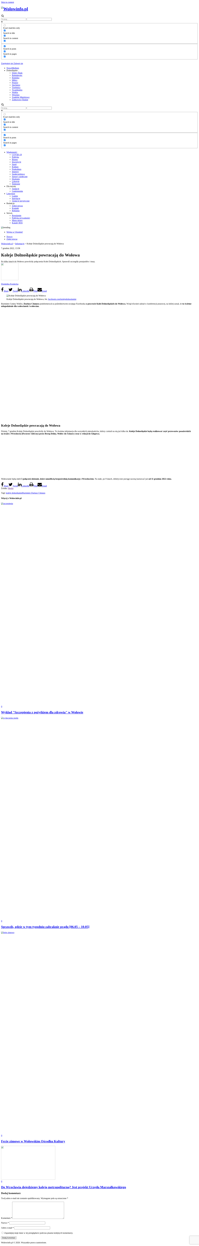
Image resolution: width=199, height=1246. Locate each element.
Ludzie (15, 196)
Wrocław (16, 95)
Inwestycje (16, 162)
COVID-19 (17, 154)
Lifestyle (15, 181)
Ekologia (16, 179)
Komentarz (6, 1218)
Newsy (9, 236)
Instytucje (16, 198)
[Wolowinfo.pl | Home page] (14, 8)
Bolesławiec (17, 75)
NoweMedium (12, 68)
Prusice (15, 82)
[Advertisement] (99, 456)
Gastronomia (17, 191)
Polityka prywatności (21, 218)
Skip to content (7, 2)
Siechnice (16, 85)
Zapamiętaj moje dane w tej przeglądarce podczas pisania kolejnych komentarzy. (38, 1233)
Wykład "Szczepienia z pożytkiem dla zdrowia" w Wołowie (42, 712)
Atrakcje (15, 189)
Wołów (15, 92)
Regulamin (16, 215)
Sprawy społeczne (19, 176)
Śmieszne (16, 184)
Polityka (15, 157)
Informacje (19, 244)
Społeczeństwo (18, 174)
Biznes (15, 159)
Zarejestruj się (7, 63)
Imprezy (15, 172)
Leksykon (10, 193)
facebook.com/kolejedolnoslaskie (62, 299)
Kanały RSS (17, 223)
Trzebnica (16, 87)
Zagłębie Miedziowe (21, 97)
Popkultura (16, 169)
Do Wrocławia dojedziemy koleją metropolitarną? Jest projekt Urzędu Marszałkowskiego (63, 1187)
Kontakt (15, 208)
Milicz (14, 80)
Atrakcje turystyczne (21, 201)
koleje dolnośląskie (14, 493)
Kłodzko (15, 78)
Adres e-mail (7, 1228)
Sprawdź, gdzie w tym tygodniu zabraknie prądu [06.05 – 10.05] (45, 927)
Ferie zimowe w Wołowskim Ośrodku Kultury (33, 1141)
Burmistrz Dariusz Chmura (33, 493)
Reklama (15, 210)
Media (10, 488)
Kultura (15, 167)
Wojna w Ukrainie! (14, 232)
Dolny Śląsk (17, 73)
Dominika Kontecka (9, 284)
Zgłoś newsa (17, 206)
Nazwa (5, 1223)
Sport (14, 164)
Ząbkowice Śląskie (20, 100)
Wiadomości (11, 152)
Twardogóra (17, 90)
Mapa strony (17, 220)
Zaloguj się (18, 63)
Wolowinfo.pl (7, 244)
